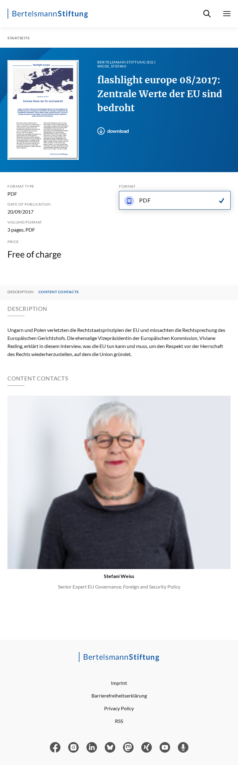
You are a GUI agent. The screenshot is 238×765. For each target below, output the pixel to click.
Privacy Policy (119, 708)
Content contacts (58, 292)
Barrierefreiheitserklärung (119, 695)
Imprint (119, 683)
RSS (119, 721)
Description (20, 292)
